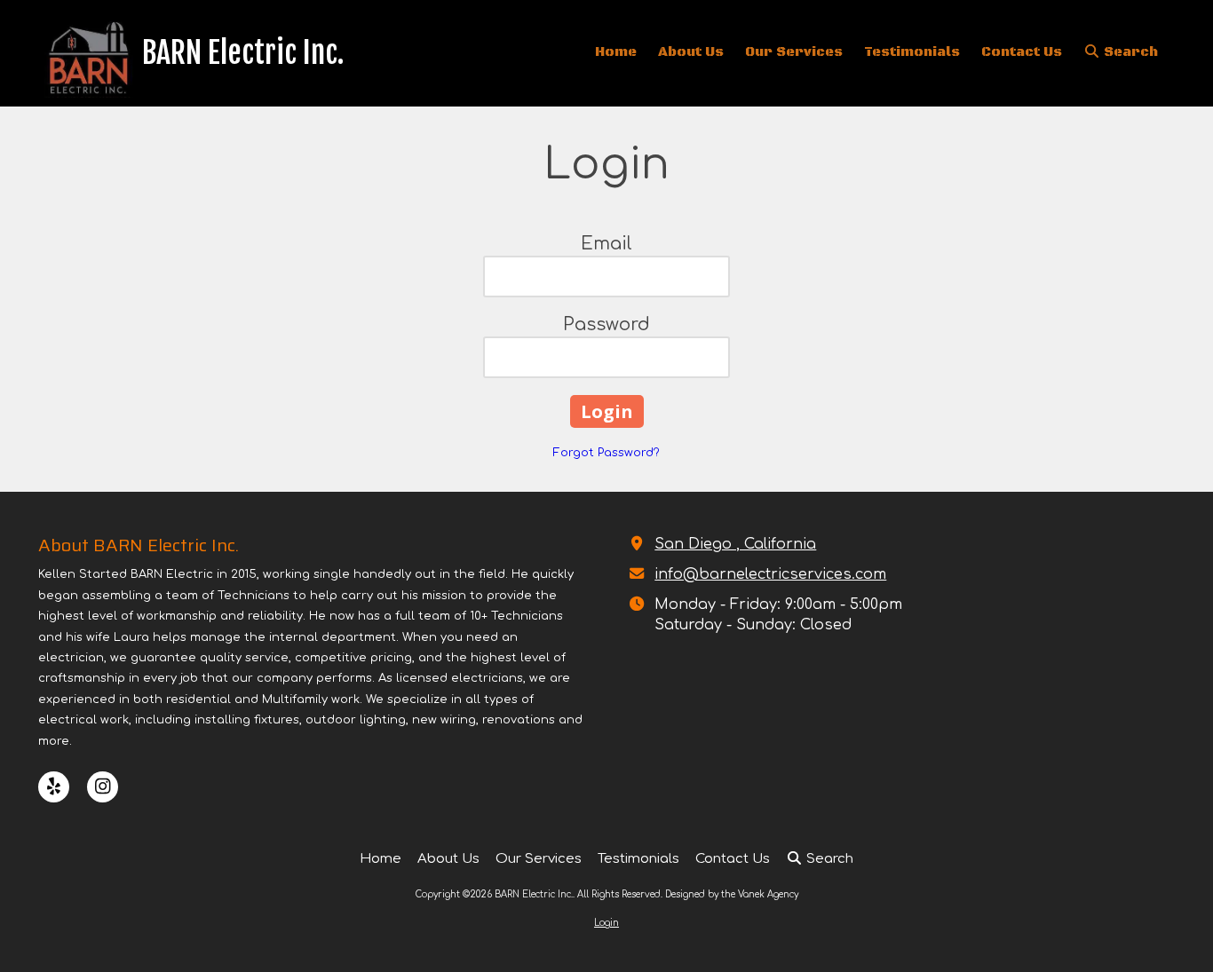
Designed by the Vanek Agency (731, 894)
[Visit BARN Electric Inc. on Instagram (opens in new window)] (102, 786)
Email (606, 243)
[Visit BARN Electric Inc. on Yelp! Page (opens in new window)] (53, 786)
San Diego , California (735, 544)
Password (606, 324)
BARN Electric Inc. (243, 52)
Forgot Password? (606, 452)
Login (606, 923)
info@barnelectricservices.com (770, 574)
